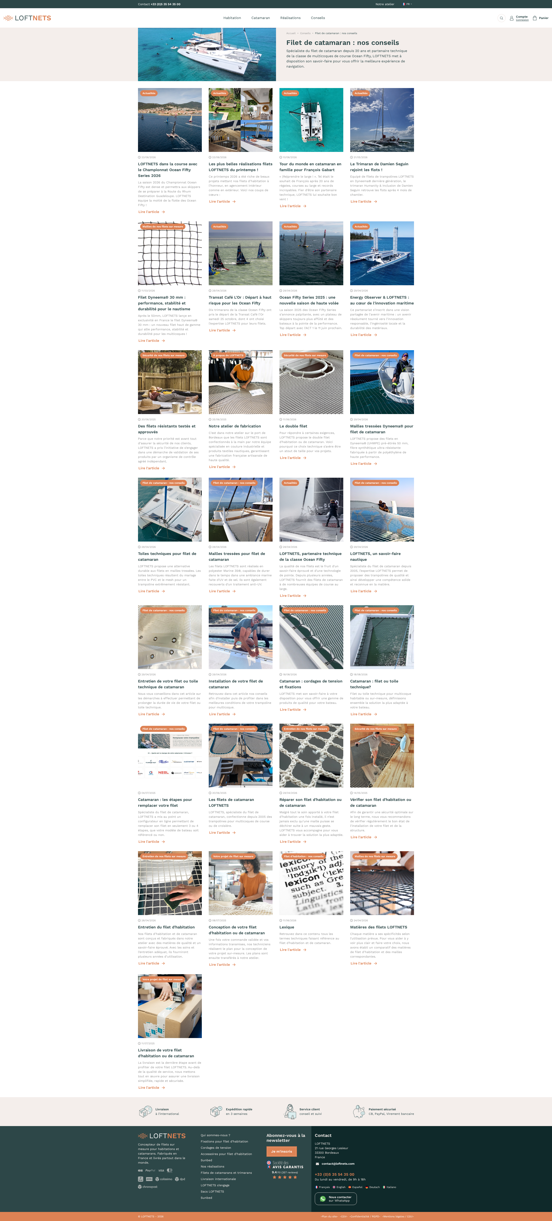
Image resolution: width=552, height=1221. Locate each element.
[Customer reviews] (285, 1164)
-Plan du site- (329, 1216)
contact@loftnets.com (338, 1163)
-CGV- (344, 1216)
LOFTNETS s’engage (215, 1185)
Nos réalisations (212, 1166)
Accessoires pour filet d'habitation (226, 1154)
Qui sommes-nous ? (215, 1135)
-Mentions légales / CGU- (398, 1216)
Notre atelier (385, 4)
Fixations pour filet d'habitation (224, 1141)
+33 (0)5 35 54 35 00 (165, 4)
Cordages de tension (216, 1147)
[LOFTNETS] (27, 18)
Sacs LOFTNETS (212, 1191)
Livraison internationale (218, 1179)
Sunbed (206, 1160)
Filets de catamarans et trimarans (226, 1172)
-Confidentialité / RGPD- (364, 1216)
